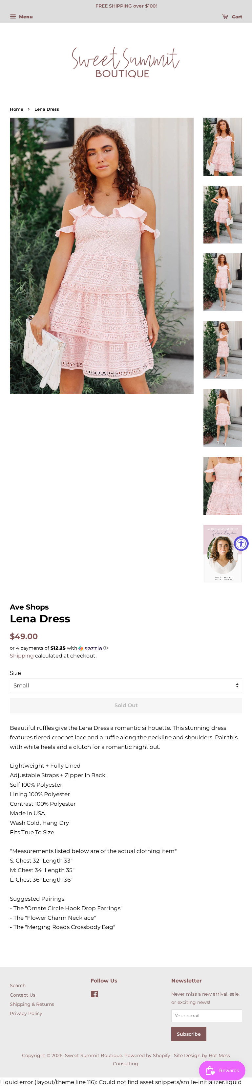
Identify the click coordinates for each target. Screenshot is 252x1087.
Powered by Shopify (147, 1055)
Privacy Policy (26, 1013)
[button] (126, 648)
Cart (236, 17)
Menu (25, 17)
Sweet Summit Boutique (93, 1055)
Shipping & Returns (32, 1004)
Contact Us (22, 995)
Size (15, 673)
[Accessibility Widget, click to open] (241, 543)
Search (18, 985)
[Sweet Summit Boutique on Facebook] (94, 995)
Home (16, 109)
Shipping (22, 656)
